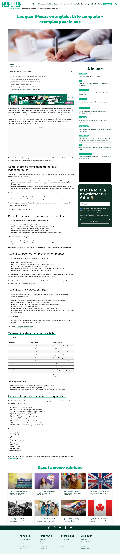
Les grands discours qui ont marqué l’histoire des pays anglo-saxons (18, 520)
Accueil (10, 8)
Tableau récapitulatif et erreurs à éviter (23, 87)
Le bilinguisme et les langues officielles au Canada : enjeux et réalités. (100, 520)
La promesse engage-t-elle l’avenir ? (90, 76)
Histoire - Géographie (85, 153)
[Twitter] (60, 527)
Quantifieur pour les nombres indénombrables (25, 82)
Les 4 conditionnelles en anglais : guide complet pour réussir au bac (72, 493)
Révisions (32, 4)
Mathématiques (84, 90)
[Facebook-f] (65, 527)
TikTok (20, 458)
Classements (64, 4)
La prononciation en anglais (23, 209)
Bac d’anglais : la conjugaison (24, 326)
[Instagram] (54, 527)
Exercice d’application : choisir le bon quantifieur (26, 89)
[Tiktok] (49, 527)
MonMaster (98, 4)
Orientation (42, 4)
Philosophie (83, 73)
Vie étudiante (75, 4)
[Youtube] (71, 527)
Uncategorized (16, 8)
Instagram (13, 458)
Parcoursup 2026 (87, 4)
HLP (80, 80)
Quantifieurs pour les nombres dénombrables (25, 79)
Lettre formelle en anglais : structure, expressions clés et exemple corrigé (73, 520)
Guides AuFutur (52, 4)
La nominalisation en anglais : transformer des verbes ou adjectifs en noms (19, 493)
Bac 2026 (107, 4)
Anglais (11, 64)
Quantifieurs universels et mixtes (21, 84)
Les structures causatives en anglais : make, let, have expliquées (46, 493)
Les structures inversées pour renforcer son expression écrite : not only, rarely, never (46, 520)
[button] (116, 4)
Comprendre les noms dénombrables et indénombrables (28, 76)
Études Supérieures (84, 108)
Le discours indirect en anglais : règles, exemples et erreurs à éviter (100, 493)
